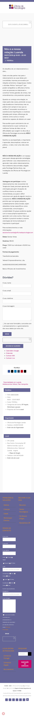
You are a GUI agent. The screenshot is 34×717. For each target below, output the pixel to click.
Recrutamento (9, 669)
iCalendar (9, 353)
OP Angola (25, 404)
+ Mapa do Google (14, 453)
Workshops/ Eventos (8, 519)
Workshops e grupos (13, 407)
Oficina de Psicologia (18, 686)
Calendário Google (12, 351)
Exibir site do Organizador (15, 427)
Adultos (6, 505)
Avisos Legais (23, 693)
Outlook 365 (10, 356)
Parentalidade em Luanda (12, 382)
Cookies (5, 693)
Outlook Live (10, 358)
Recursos (22, 505)
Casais (6, 514)
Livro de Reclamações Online (24, 695)
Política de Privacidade (13, 693)
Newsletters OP (24, 523)
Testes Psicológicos (23, 510)
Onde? (4, 557)
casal (22, 409)
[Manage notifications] (3, 713)
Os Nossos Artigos (23, 517)
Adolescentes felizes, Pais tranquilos (15, 384)
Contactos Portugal (7, 657)
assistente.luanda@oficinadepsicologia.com (18, 232)
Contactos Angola (7, 664)
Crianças (7, 509)
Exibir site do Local (13, 458)
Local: (4, 566)
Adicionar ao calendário (13, 346)
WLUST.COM (11, 688)
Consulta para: (6, 573)
